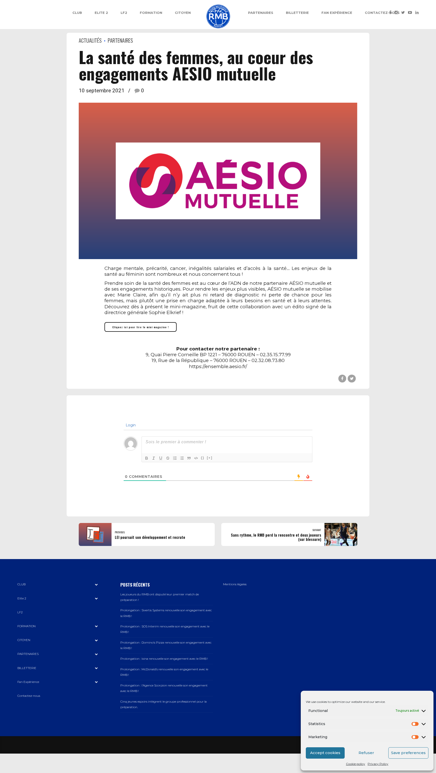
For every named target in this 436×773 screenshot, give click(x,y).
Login (130, 425)
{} (202, 458)
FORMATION (151, 13)
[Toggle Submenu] (96, 584)
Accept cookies (325, 752)
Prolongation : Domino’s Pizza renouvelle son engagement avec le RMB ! (165, 645)
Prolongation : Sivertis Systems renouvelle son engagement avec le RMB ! (166, 613)
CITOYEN (183, 13)
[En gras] (146, 458)
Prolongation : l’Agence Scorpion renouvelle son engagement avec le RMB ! (164, 688)
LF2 (124, 13)
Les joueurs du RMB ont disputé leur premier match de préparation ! (159, 597)
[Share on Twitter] (352, 378)
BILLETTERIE (297, 13)
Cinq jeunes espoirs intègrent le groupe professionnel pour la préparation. (163, 704)
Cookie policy (355, 764)
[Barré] (167, 458)
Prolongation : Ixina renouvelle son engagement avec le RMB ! (164, 658)
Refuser (366, 752)
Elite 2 (101, 13)
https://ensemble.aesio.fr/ (218, 366)
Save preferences (408, 752)
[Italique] (153, 458)
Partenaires (120, 40)
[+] (209, 458)
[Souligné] (160, 458)
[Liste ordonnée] (174, 458)
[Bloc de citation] (189, 458)
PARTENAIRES (260, 13)
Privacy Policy (378, 764)
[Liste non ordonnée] (181, 458)
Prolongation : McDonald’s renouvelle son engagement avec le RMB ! (164, 672)
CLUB (77, 13)
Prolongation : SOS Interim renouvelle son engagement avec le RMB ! (164, 629)
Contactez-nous (382, 13)
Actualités (90, 40)
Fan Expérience (336, 13)
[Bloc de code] (196, 458)
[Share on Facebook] (342, 378)
